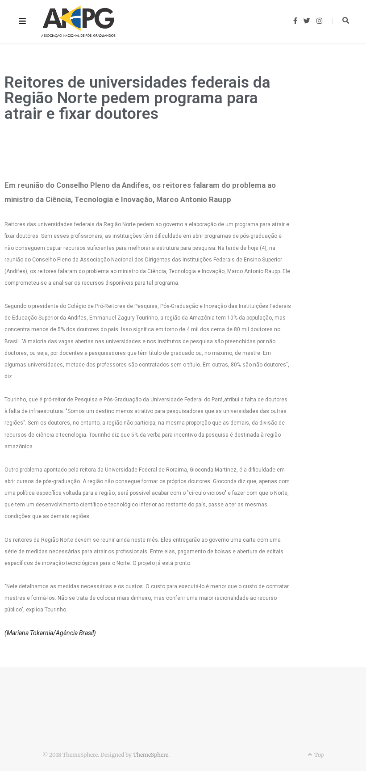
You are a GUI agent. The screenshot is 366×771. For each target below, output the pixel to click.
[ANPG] (78, 21)
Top (318, 754)
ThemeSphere (150, 754)
